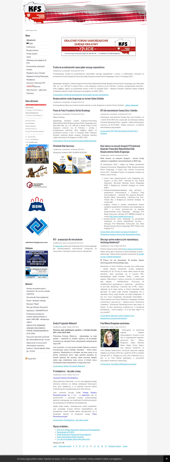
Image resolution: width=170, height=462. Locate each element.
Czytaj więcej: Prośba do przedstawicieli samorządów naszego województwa (80, 95)
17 (106, 446)
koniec (125, 446)
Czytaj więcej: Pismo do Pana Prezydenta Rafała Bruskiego (74, 141)
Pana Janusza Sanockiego (132, 249)
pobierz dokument (131, 105)
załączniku (59, 246)
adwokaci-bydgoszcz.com (37, 242)
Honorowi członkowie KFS (36, 83)
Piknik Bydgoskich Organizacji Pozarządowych (74, 434)
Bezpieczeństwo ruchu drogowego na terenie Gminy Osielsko (78, 98)
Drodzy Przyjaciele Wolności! (65, 323)
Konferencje (31, 47)
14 (94, 446)
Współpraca (31, 80)
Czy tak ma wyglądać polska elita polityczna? (73, 439)
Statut (29, 57)
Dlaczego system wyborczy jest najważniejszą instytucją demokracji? (119, 241)
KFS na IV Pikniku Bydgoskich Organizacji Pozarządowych (78, 430)
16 (102, 446)
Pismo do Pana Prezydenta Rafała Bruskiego (71, 110)
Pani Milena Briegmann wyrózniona (114, 323)
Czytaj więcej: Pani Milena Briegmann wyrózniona (118, 364)
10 (80, 446)
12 (87, 446)
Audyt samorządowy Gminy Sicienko (70, 437)
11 (83, 446)
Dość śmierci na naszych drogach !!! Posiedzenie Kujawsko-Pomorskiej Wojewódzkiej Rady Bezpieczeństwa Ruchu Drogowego (120, 148)
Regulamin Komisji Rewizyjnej (37, 76)
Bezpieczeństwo (32, 50)
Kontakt (29, 70)
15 (98, 446)
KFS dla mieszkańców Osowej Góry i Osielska (118, 110)
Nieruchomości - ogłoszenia (36, 90)
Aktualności (31, 40)
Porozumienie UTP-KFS (65, 432)
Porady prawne (32, 54)
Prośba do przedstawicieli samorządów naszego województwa (78, 67)
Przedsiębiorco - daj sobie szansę (67, 371)
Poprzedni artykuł (65, 446)
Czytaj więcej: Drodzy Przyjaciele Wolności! (69, 366)
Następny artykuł (115, 446)
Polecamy (30, 93)
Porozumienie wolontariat (36, 66)
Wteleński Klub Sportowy (63, 145)
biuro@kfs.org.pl (33, 142)
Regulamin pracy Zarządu (36, 73)
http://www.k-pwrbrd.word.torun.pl (121, 216)
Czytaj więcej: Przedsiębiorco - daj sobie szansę (70, 420)
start (55, 446)
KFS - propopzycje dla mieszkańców (68, 239)
